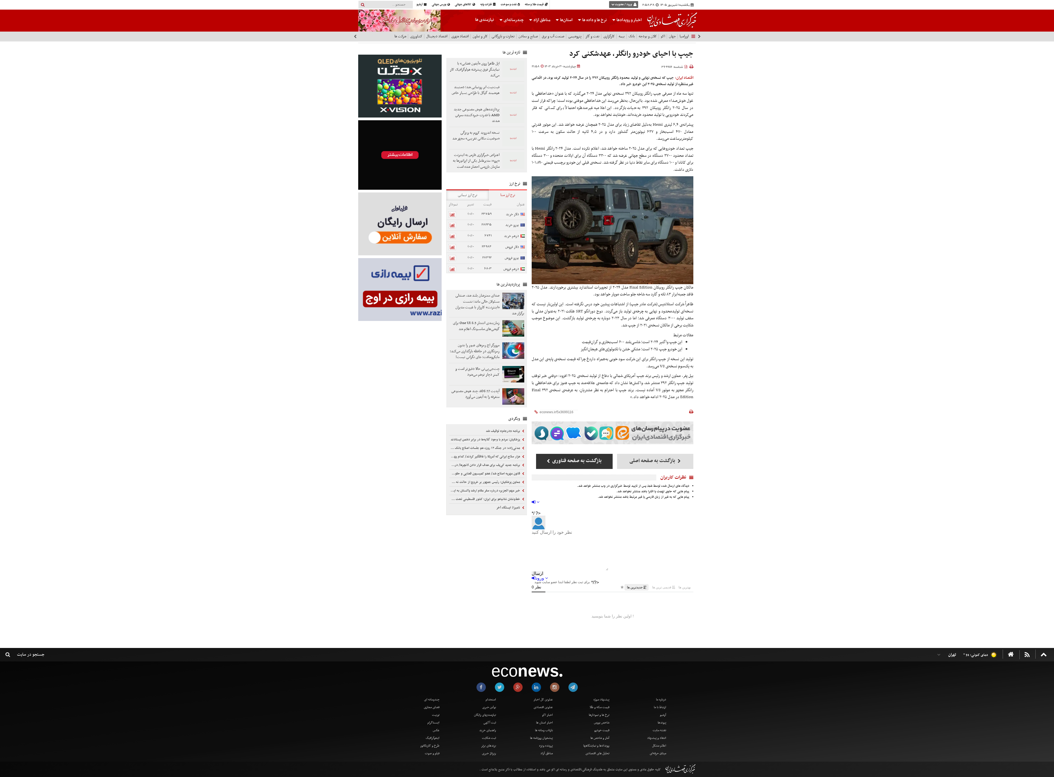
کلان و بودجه (648, 36)
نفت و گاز (592, 36)
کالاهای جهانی (463, 4)
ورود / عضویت (623, 4)
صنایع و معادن (528, 36)
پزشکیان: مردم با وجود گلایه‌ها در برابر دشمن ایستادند (486, 439)
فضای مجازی (431, 707)
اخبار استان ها (544, 722)
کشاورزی (416, 36)
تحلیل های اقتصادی (597, 753)
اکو (663, 36)
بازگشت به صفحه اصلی (652, 461)
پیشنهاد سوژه (601, 699)
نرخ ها (594, 20)
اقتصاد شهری (460, 36)
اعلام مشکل (659, 745)
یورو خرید (512, 225)
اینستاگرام (433, 722)
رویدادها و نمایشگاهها (596, 745)
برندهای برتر (488, 745)
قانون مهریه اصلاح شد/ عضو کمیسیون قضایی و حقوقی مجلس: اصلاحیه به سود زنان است (485, 473)
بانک (632, 36)
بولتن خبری (489, 707)
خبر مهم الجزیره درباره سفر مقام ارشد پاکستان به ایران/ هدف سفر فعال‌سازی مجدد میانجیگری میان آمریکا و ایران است (485, 490)
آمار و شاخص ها (599, 738)
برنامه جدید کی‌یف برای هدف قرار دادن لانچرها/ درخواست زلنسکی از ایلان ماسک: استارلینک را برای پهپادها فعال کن (485, 465)
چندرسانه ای (431, 699)
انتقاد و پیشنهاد (656, 738)
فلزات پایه (486, 4)
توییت (435, 715)
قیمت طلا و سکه (534, 4)
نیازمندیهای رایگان (485, 715)
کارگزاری (609, 36)
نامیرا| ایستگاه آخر (508, 507)
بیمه (622, 36)
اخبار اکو (547, 715)
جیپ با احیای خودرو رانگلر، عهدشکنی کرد (631, 54)
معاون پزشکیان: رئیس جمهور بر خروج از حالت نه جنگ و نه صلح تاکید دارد (485, 482)
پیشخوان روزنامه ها (541, 738)
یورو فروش (512, 258)
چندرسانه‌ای (513, 20)
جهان (672, 36)
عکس (436, 730)
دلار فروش (512, 247)
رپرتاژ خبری (489, 753)
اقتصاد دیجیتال (436, 36)
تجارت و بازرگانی (503, 36)
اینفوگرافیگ (432, 738)
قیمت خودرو (601, 730)
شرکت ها (400, 36)
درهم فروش (511, 269)
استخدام (491, 699)
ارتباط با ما (660, 707)
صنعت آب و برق (553, 36)
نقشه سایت (659, 730)
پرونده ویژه (546, 745)
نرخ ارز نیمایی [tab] (467, 195)
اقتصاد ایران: (684, 78)
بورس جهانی (439, 4)
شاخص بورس (601, 722)
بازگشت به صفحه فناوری (576, 461)
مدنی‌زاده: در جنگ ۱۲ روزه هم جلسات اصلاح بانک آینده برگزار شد (485, 448)
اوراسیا (684, 36)
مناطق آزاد (541, 20)
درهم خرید (511, 236)
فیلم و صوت (432, 753)
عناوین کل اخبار (543, 699)
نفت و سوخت (509, 4)
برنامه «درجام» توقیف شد (503, 431)
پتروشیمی (575, 36)
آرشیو (419, 4)
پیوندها (662, 722)
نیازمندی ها (484, 19)
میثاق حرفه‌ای (658, 753)
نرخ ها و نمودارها (599, 715)
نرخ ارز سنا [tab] (507, 195)
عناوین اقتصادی (543, 707)
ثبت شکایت (489, 738)
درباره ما (661, 699)
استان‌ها (566, 20)
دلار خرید (512, 214)
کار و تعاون (480, 36)
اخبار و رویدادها (629, 20)
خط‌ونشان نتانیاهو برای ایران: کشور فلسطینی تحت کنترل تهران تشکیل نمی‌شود (485, 499)
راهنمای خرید (487, 730)
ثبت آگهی (489, 722)
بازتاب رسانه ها (544, 730)
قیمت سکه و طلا (599, 707)
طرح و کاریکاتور (429, 745)
